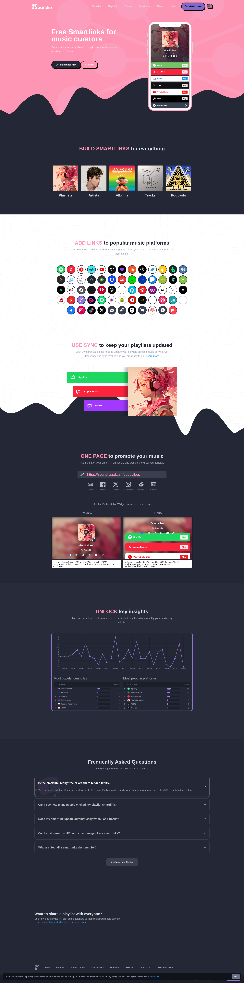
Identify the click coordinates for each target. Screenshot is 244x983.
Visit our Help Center (122, 862)
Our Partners (97, 967)
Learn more (152, 356)
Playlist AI (113, 6)
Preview (89, 65)
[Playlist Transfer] (42, 6)
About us (114, 967)
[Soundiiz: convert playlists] (37, 967)
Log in (173, 6)
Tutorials (60, 967)
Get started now (193, 6)
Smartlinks (144, 6)
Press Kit (129, 967)
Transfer (96, 6)
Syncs (128, 6)
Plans (160, 6)
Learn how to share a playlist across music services (60, 922)
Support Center (78, 967)
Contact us (145, 967)
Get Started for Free (66, 65)
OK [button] (235, 977)
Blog (47, 967)
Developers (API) (165, 967)
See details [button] (153, 977)
